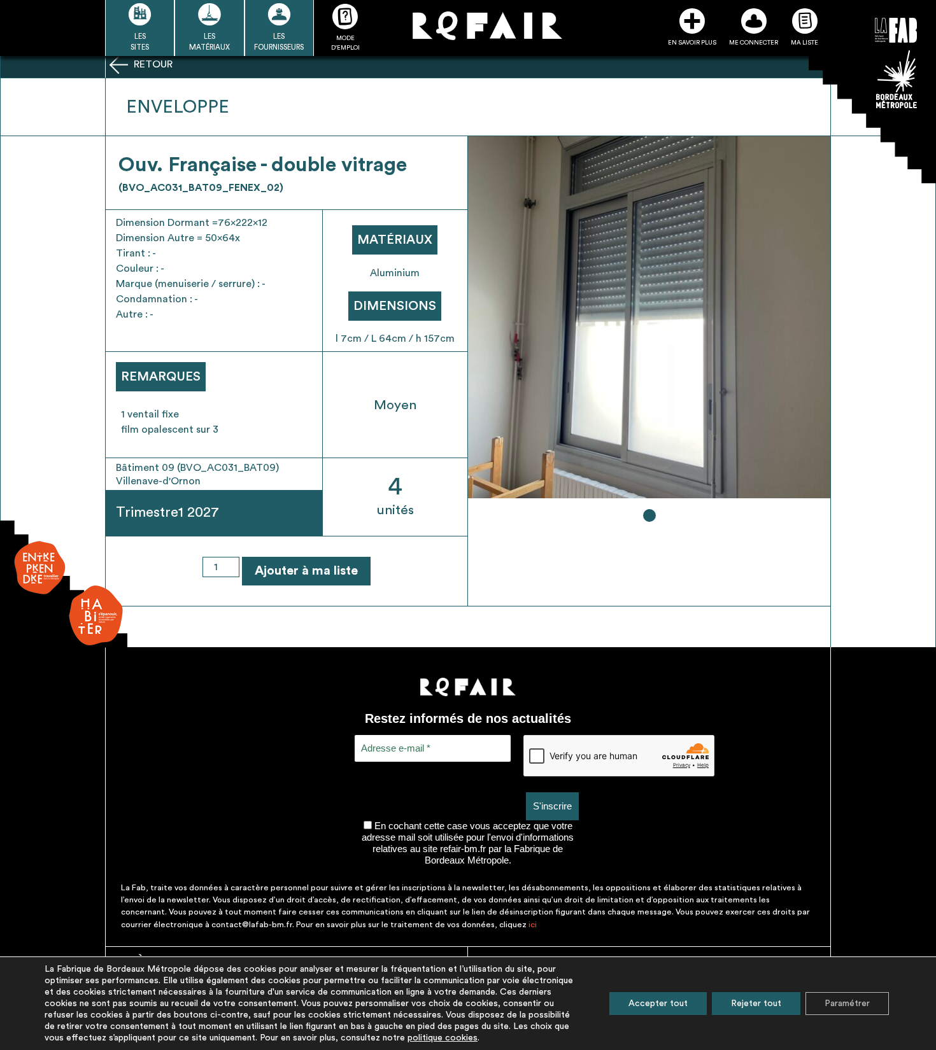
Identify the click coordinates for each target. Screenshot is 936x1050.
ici (532, 924)
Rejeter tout (756, 1003)
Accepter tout (658, 1003)
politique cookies (443, 1037)
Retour (152, 64)
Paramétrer (847, 1003)
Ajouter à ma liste (306, 570)
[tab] (649, 515)
